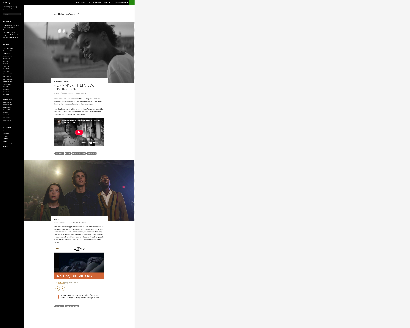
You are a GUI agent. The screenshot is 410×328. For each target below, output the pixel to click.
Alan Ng (6, 2)
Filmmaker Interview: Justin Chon (74, 87)
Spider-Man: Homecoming (10, 37)
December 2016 (7, 79)
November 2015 (8, 104)
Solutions (6, 141)
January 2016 (7, 102)
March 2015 (6, 117)
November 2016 (8, 81)
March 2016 (6, 97)
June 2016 (6, 89)
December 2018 (7, 48)
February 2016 (7, 99)
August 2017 (6, 58)
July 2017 (6, 61)
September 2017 (8, 56)
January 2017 (7, 76)
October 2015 (7, 107)
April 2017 (6, 69)
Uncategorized (7, 144)
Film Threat (59, 153)
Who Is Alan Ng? (81, 2)
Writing (5, 146)
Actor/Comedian (94, 2)
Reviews (66, 81)
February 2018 (7, 51)
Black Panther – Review (9, 32)
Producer (6, 136)
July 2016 (6, 87)
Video (57, 93)
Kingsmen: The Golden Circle (11, 35)
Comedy (5, 131)
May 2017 (6, 66)
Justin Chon (92, 153)
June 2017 (6, 63)
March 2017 (6, 71)
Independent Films (79, 153)
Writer (106, 2)
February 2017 (7, 74)
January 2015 (7, 120)
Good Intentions (7, 30)
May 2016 (6, 92)
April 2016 (6, 94)
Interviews (58, 81)
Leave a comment (82, 93)
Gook (68, 153)
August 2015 (6, 110)
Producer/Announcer (120, 2)
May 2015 (6, 115)
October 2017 (7, 53)
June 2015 (6, 112)
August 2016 (6, 84)
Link (57, 222)
